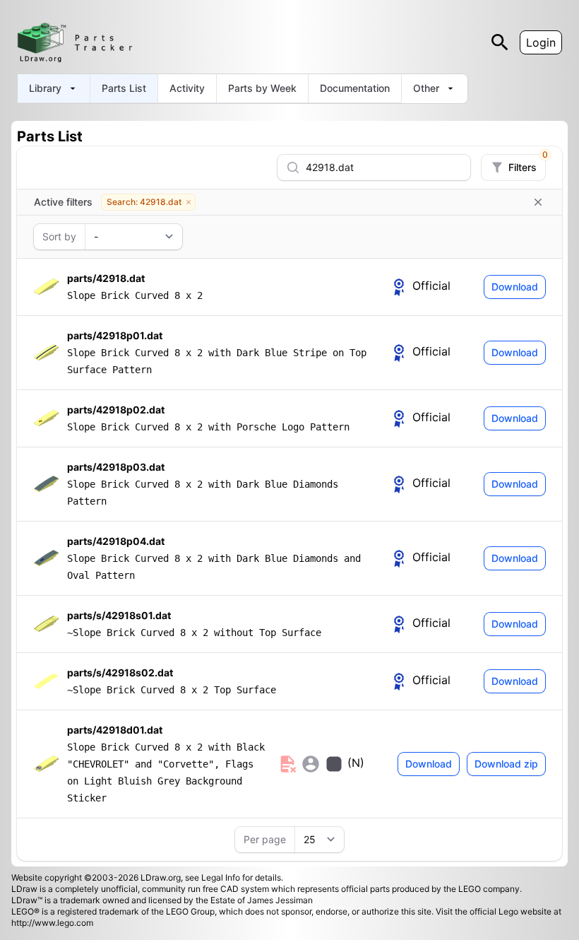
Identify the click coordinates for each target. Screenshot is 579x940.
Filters (526, 164)
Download (514, 287)
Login (541, 42)
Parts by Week (262, 88)
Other (426, 88)
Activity (187, 88)
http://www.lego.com (52, 922)
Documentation (355, 88)
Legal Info (220, 877)
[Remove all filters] (538, 202)
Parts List (124, 88)
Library (45, 88)
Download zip (506, 764)
